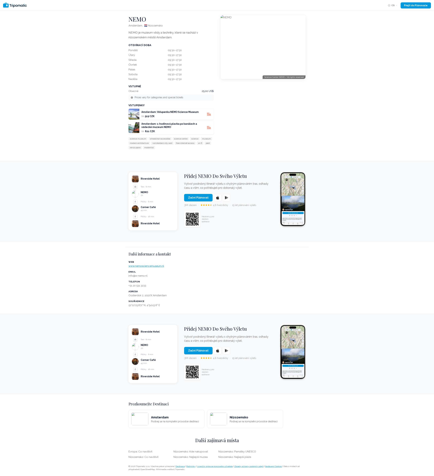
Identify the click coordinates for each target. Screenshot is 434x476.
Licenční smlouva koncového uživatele (215, 466)
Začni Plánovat (198, 197)
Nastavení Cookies (273, 466)
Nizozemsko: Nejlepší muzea (190, 457)
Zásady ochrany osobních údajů (248, 466)
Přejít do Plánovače (416, 5)
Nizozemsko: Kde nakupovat (190, 451)
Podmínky (191, 466)
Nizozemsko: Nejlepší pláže (234, 457)
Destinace (180, 466)
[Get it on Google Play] (226, 197)
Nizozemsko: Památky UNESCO (237, 451)
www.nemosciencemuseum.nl (146, 265)
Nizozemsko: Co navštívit (143, 457)
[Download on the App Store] (217, 197)
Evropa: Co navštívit (140, 451)
